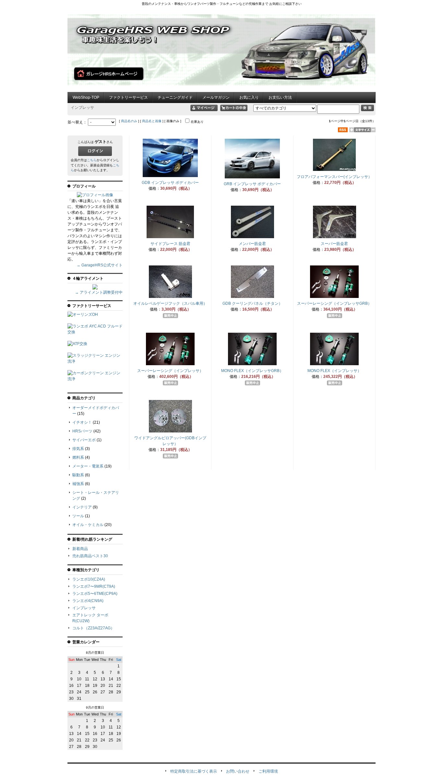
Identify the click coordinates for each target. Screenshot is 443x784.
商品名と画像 (152, 121)
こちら (92, 160)
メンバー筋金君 (252, 243)
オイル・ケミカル (87, 524)
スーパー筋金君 (334, 243)
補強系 (78, 484)
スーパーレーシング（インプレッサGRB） (334, 303)
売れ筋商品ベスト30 (90, 556)
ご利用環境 (268, 771)
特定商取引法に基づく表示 (193, 771)
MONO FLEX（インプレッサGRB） (252, 370)
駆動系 (78, 475)
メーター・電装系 (87, 466)
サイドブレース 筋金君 (170, 243)
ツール (78, 516)
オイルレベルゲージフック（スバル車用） (170, 303)
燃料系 (78, 457)
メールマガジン (216, 97)
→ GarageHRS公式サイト (100, 265)
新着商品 (80, 548)
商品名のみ (129, 121)
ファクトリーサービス (128, 97)
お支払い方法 (280, 97)
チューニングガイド (175, 97)
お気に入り (249, 97)
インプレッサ (84, 608)
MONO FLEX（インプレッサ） (334, 370)
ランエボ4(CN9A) (87, 600)
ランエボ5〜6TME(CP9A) (94, 593)
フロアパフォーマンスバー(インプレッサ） (334, 176)
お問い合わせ (237, 771)
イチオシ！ (82, 422)
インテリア (82, 507)
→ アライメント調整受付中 (99, 292)
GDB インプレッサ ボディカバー (170, 182)
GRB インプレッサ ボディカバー (252, 184)
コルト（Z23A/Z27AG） (93, 628)
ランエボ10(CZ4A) (88, 579)
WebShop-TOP (86, 97)
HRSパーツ (82, 431)
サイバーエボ (84, 440)
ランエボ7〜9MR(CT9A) (93, 586)
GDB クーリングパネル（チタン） (252, 303)
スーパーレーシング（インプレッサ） (170, 370)
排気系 (78, 448)
